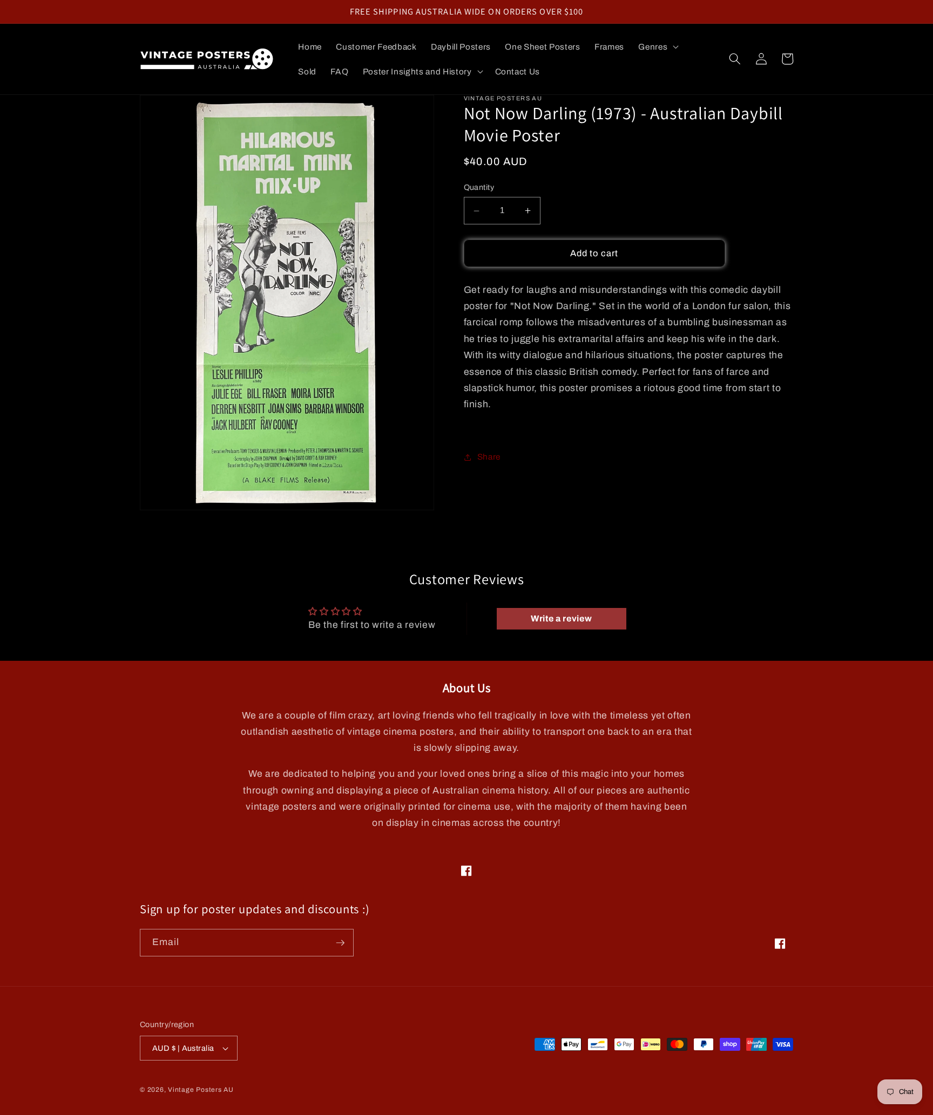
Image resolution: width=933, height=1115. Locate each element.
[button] (657, 47)
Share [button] (489, 457)
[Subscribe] (340, 943)
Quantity (479, 187)
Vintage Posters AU (201, 1089)
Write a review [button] (561, 618)
